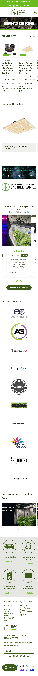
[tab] (13, 26)
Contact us (24, 607)
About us (24, 606)
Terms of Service (24, 613)
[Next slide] (28, 26)
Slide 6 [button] (26, 27)
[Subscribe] (31, 651)
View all (33, 36)
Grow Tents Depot (21, 672)
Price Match (25, 608)
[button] (2, 12)
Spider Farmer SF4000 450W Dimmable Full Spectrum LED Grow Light (26, 68)
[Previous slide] (10, 26)
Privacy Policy (25, 610)
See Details (10, 561)
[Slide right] (24, 96)
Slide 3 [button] (19, 27)
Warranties (24, 616)
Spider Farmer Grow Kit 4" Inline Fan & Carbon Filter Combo (8, 68)
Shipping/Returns (27, 611)
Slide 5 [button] (23, 27)
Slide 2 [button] (16, 27)
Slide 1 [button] (14, 27)
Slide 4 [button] (21, 27)
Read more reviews (19, 287)
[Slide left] (14, 96)
